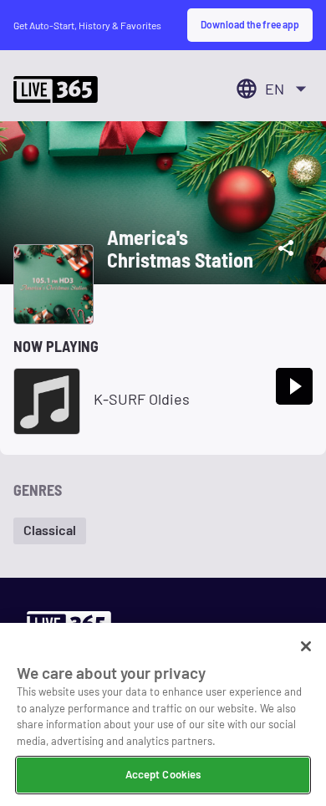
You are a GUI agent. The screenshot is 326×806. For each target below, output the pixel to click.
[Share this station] (286, 248)
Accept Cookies (163, 774)
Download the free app (250, 24)
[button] (49, 531)
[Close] (306, 646)
